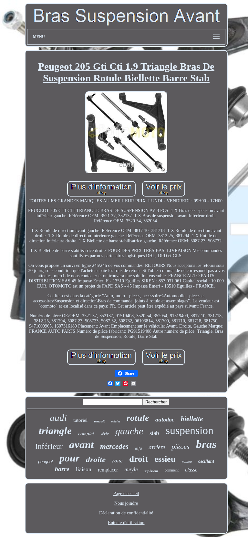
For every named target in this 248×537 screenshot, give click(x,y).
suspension (189, 430)
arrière (157, 447)
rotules (115, 421)
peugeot (45, 461)
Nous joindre (126, 503)
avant (81, 445)
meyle (131, 469)
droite (96, 459)
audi (58, 417)
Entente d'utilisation (126, 522)
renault (99, 421)
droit (138, 459)
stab (154, 433)
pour (69, 458)
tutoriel (80, 420)
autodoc (164, 419)
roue (117, 460)
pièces (180, 446)
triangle (55, 430)
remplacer (108, 469)
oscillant (206, 461)
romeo (187, 461)
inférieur (49, 446)
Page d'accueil (126, 493)
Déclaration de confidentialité (126, 513)
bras (206, 444)
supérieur (151, 471)
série (104, 433)
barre (62, 468)
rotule (138, 418)
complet (86, 433)
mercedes (114, 446)
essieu (164, 459)
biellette (192, 419)
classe (191, 469)
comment (172, 470)
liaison (83, 469)
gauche (129, 431)
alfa (138, 448)
